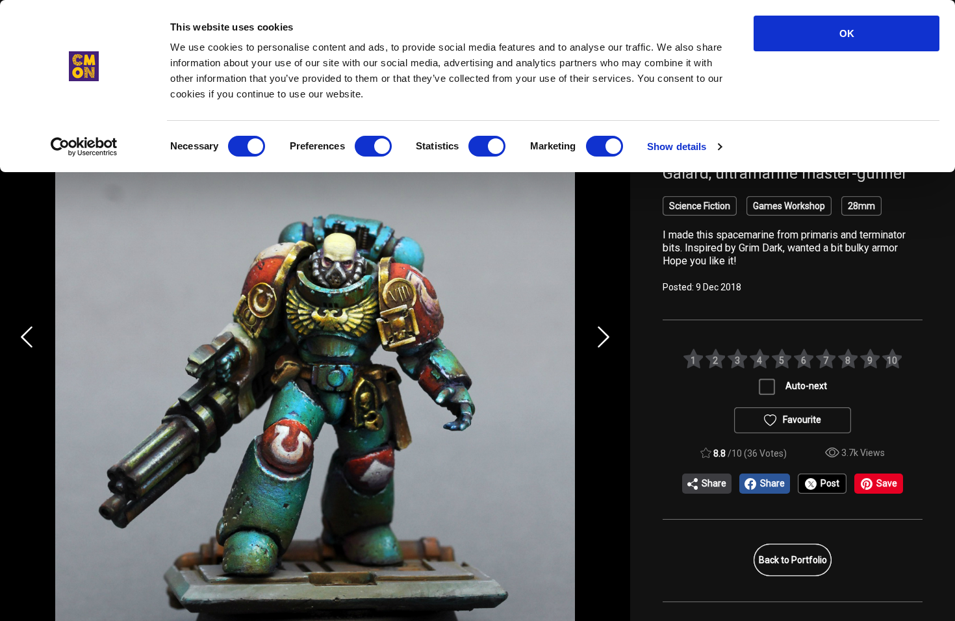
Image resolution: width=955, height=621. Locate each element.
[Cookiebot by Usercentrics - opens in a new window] (84, 147)
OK (846, 33)
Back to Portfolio (793, 560)
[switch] (373, 146)
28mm (861, 206)
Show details (676, 146)
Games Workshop (789, 206)
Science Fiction (699, 206)
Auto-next (806, 386)
